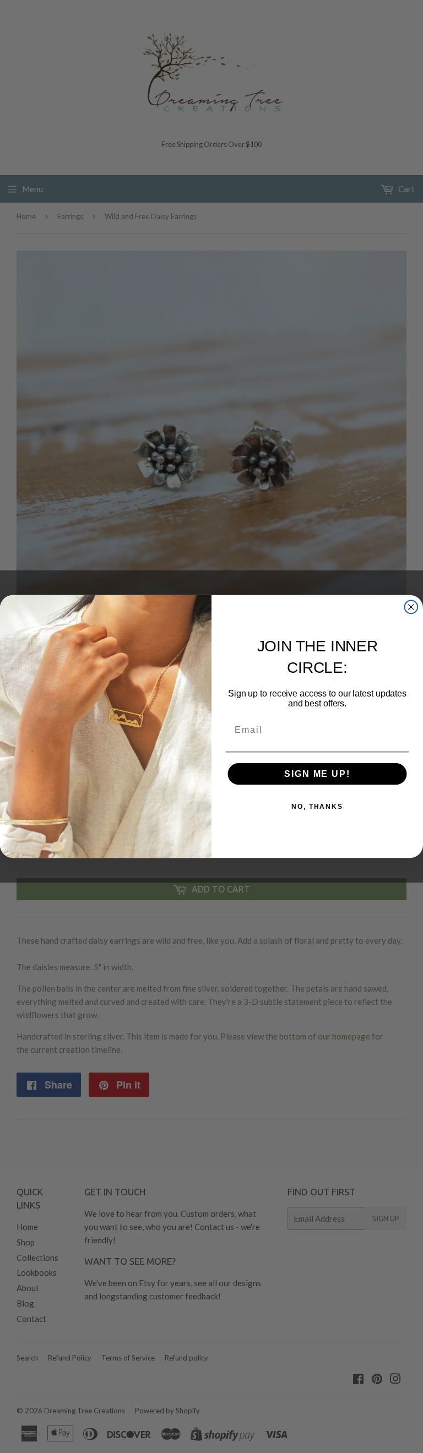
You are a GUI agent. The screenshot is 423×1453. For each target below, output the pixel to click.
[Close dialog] (411, 607)
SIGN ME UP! (317, 774)
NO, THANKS (317, 806)
